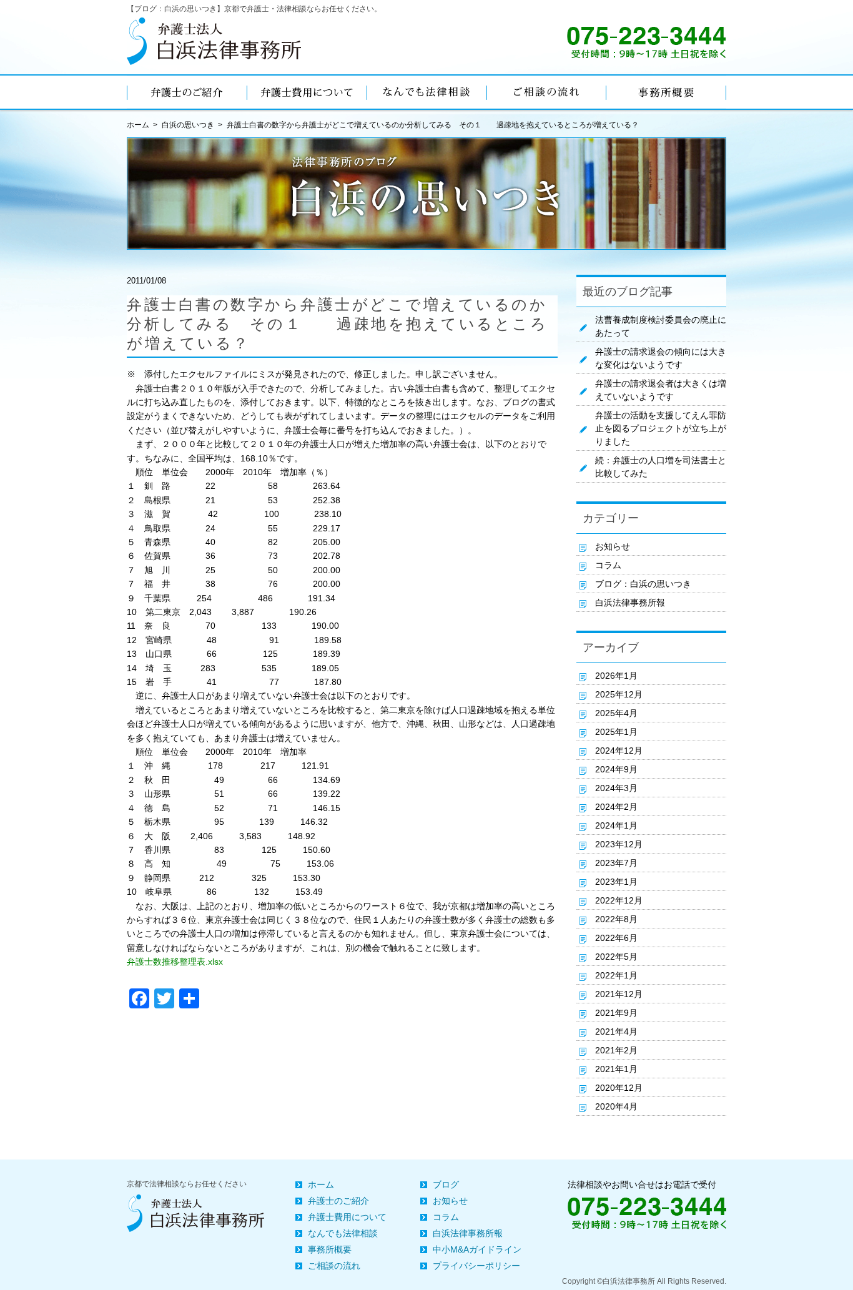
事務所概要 (330, 1249)
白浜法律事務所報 (630, 603)
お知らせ (612, 546)
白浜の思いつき (188, 125)
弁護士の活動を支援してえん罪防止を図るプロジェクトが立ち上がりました (660, 428)
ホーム (321, 1184)
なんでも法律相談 (343, 1233)
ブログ (446, 1184)
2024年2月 (616, 807)
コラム (608, 565)
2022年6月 (616, 938)
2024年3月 (616, 788)
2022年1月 (616, 975)
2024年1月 (616, 825)
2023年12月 (619, 844)
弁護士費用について (347, 1217)
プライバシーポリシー (476, 1266)
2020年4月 (616, 1106)
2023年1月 (616, 882)
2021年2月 (616, 1050)
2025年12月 (619, 694)
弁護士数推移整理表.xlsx (175, 962)
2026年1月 (616, 676)
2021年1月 (616, 1069)
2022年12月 (619, 900)
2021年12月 (619, 994)
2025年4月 (616, 713)
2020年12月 (619, 1088)
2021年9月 (616, 1013)
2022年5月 (616, 957)
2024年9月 (616, 769)
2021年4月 (616, 1031)
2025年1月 (616, 732)
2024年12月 (619, 751)
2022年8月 (616, 919)
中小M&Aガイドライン (477, 1249)
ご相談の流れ (334, 1266)
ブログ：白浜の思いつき (643, 584)
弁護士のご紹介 (338, 1201)
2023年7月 (616, 863)
